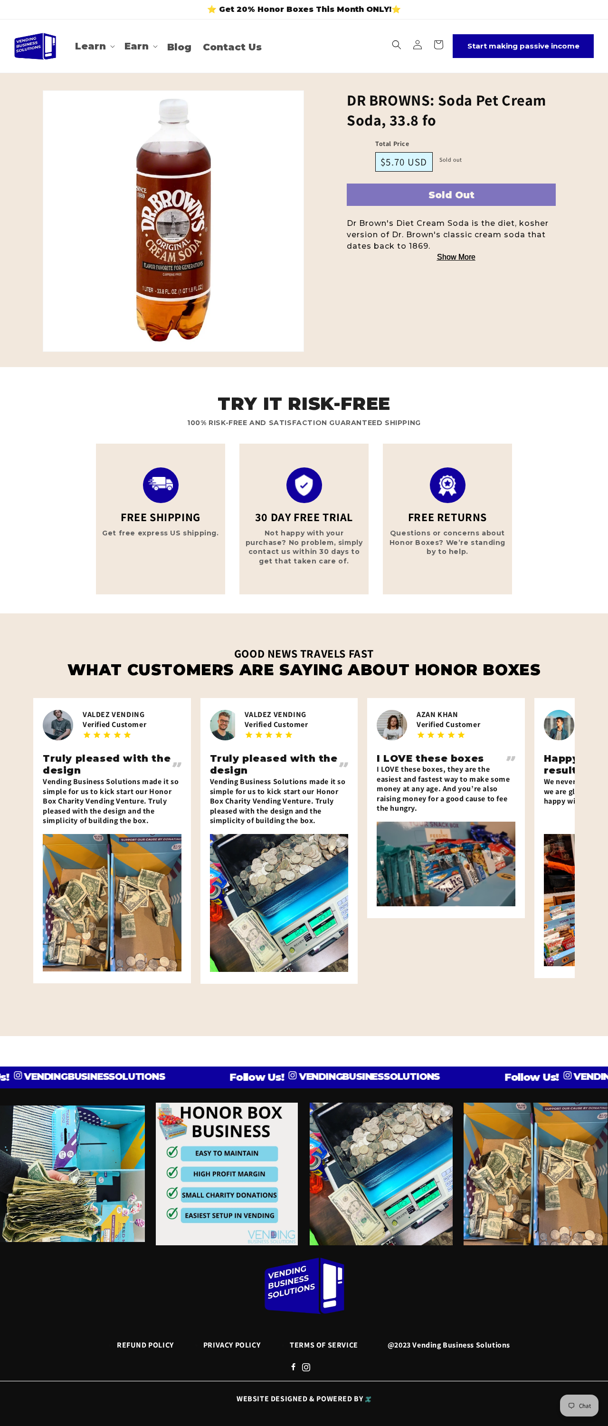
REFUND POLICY (145, 1345)
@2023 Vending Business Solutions (449, 1345)
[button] (94, 46)
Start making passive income (523, 45)
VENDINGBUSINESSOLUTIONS (339, 1076)
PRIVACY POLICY (231, 1345)
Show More (456, 257)
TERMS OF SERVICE (324, 1345)
